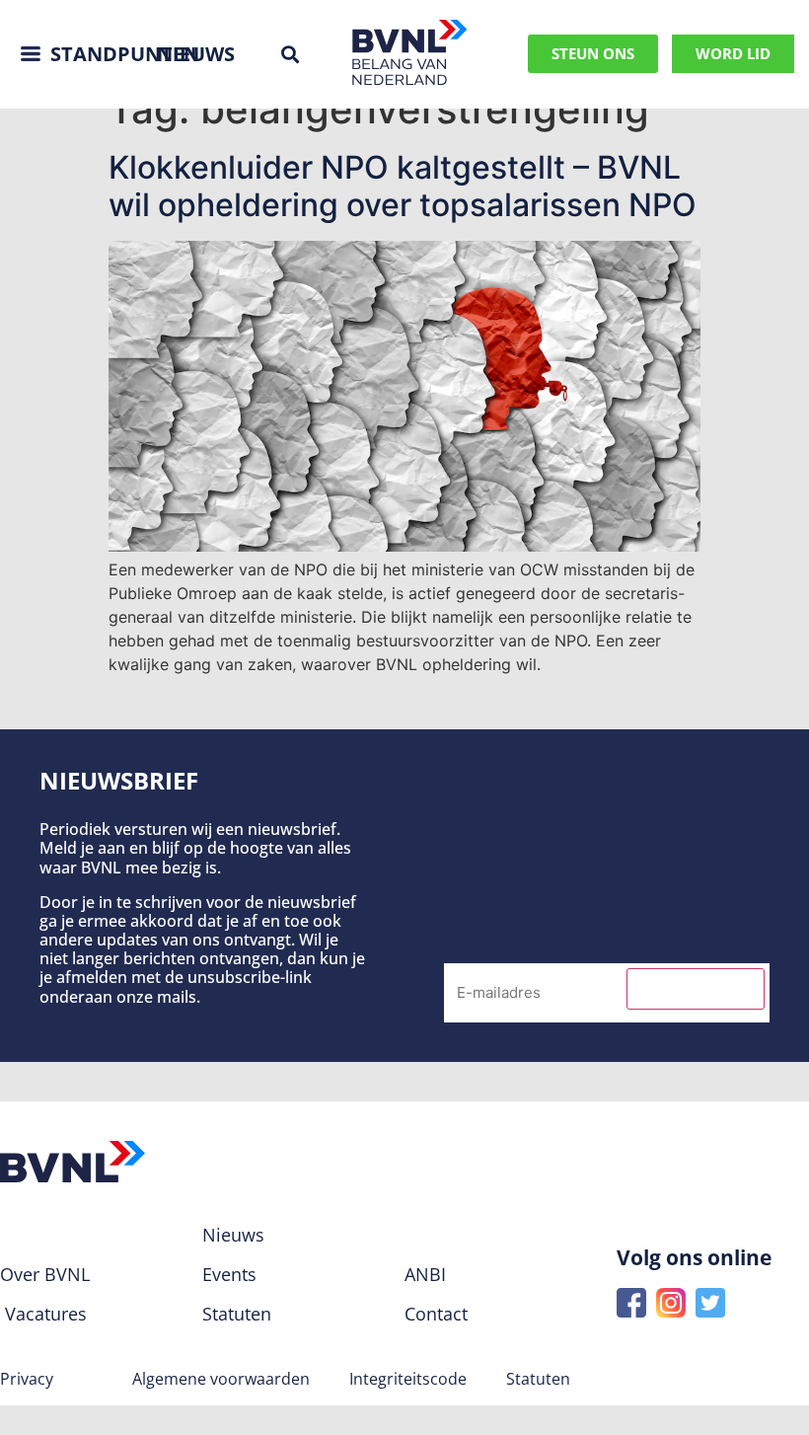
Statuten (538, 1379)
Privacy (26, 1379)
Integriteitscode (408, 1379)
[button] (289, 54)
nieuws (196, 53)
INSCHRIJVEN (695, 989)
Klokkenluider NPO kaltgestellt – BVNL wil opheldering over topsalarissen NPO (403, 186)
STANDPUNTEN (124, 53)
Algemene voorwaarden (221, 1379)
